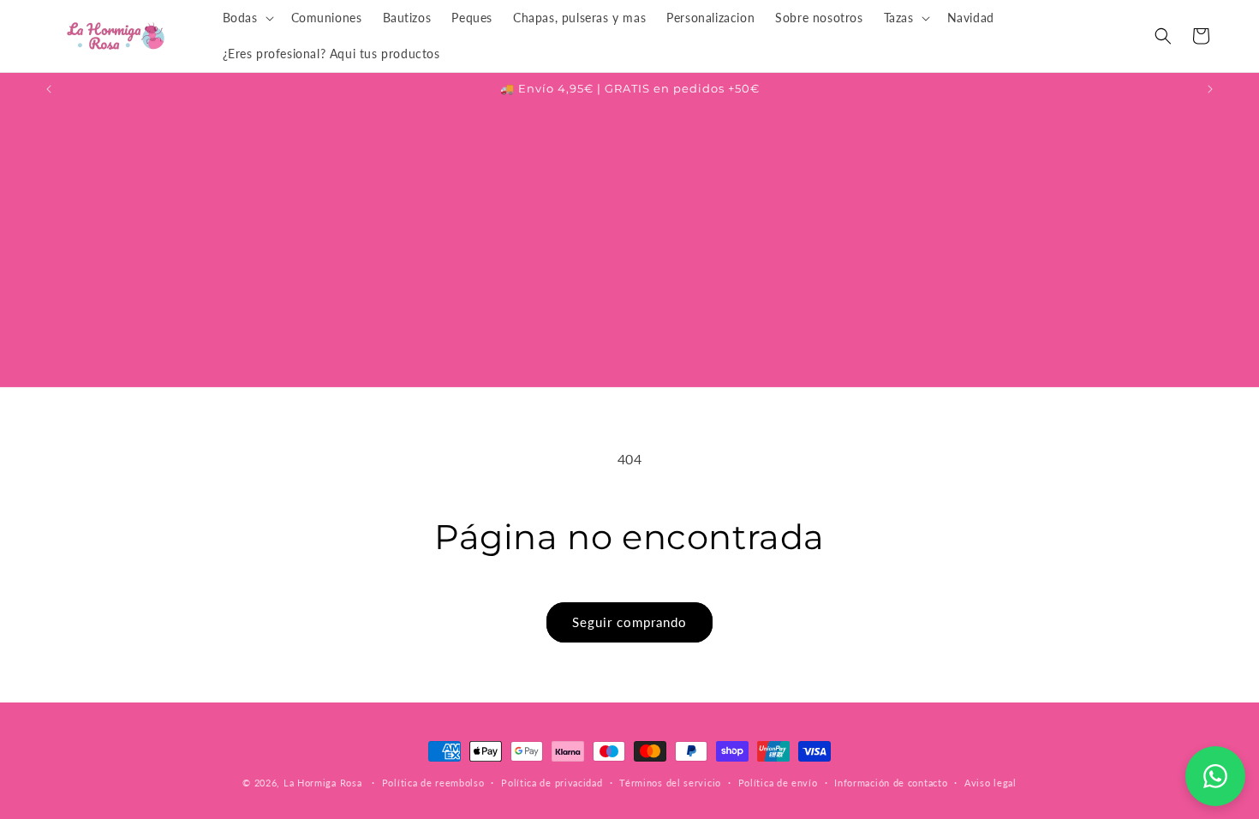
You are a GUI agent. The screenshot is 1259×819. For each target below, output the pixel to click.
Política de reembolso (433, 781)
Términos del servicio (670, 781)
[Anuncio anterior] (49, 89)
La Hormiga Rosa (322, 782)
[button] (246, 18)
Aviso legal (990, 781)
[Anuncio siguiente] (1210, 89)
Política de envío (778, 781)
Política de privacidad (551, 781)
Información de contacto (890, 781)
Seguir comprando (629, 622)
